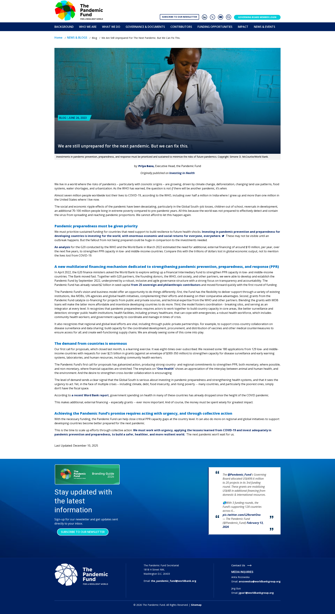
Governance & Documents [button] (145, 27)
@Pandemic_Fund (239, 474)
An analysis (62, 247)
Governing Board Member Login (257, 17)
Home (58, 37)
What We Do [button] (111, 27)
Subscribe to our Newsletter (179, 16)
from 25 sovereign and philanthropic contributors (166, 285)
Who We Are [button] (87, 27)
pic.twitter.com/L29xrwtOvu (242, 515)
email (220, 17)
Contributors (181, 27)
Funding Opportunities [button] (215, 27)
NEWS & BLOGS (77, 37)
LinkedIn (204, 17)
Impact (243, 27)
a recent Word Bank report (90, 395)
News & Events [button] (264, 27)
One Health (165, 369)
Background (64, 27)
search (228, 17)
